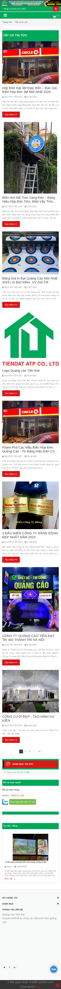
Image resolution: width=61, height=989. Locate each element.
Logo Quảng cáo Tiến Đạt (21, 370)
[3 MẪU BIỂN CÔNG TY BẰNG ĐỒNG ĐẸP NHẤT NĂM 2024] (30, 505)
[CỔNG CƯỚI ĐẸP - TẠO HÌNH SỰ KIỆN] (30, 691)
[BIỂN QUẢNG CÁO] (30, 3)
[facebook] (10, 967)
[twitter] (4, 967)
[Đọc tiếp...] (10, 879)
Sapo (38, 987)
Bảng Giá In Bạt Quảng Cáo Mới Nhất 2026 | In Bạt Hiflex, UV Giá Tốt (29, 280)
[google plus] (15, 967)
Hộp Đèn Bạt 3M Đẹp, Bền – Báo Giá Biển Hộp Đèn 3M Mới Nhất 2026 (29, 90)
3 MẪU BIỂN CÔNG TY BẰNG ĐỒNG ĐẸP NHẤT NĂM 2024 (30, 535)
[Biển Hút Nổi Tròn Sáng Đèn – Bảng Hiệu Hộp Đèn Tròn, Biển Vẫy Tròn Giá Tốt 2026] (30, 158)
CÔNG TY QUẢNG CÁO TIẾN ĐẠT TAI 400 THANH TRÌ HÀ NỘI (28, 638)
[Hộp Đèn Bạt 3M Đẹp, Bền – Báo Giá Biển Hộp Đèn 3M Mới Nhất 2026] (30, 62)
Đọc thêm (10, 114)
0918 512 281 (17, 795)
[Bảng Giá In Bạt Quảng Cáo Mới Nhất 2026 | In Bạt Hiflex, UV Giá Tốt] (30, 252)
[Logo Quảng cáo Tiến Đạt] (30, 339)
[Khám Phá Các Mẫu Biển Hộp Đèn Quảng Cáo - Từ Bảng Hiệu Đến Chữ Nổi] (30, 422)
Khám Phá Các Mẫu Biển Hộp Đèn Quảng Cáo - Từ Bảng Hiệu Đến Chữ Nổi (29, 451)
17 (39, 751)
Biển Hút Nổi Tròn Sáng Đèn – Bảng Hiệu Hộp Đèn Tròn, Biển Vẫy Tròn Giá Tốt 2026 (28, 201)
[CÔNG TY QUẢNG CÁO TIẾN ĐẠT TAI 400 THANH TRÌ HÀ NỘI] (30, 599)
